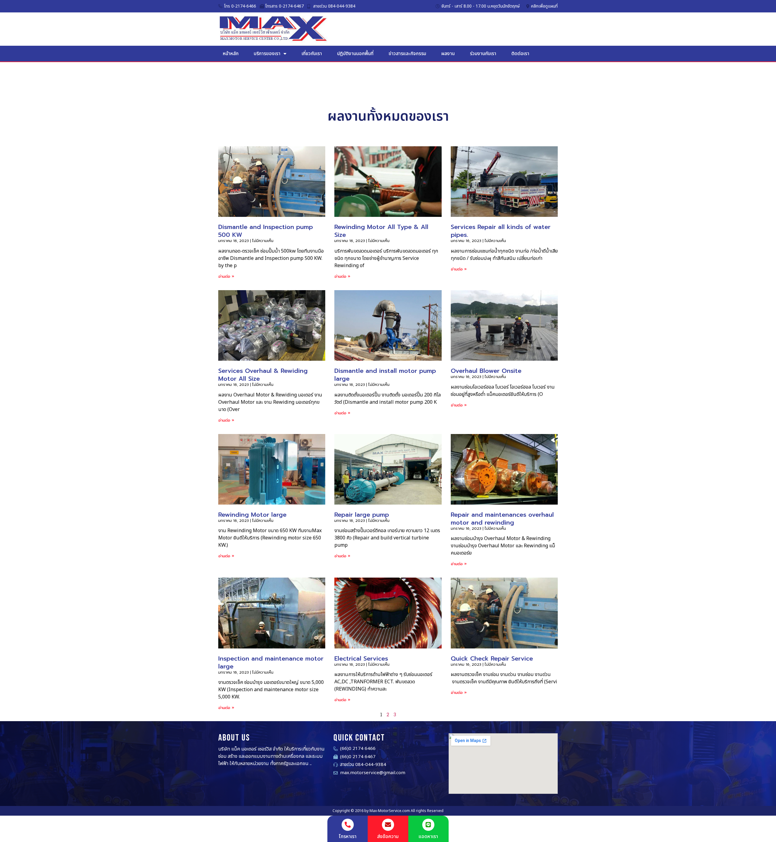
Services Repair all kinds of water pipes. (500, 230)
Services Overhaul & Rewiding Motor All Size (263, 374)
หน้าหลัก (231, 53)
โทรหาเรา (347, 836)
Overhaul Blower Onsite (486, 370)
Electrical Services (361, 658)
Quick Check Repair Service (492, 658)
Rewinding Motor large (252, 514)
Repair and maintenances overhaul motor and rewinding (502, 518)
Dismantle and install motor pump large (385, 374)
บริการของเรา (267, 53)
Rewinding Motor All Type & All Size (381, 230)
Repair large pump (361, 514)
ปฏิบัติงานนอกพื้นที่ (355, 53)
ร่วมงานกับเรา (483, 53)
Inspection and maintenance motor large (270, 662)
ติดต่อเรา (520, 53)
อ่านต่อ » (226, 276)
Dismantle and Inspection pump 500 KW (265, 230)
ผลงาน (448, 53)
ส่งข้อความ (388, 836)
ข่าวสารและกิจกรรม (407, 53)
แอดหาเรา (428, 836)
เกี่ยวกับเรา (312, 53)
